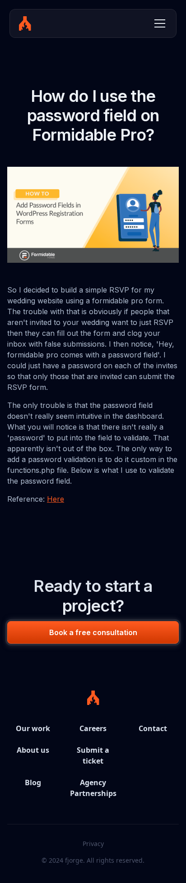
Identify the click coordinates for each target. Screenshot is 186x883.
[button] (158, 23)
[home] (25, 23)
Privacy (93, 843)
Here (55, 498)
